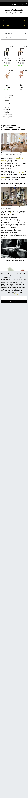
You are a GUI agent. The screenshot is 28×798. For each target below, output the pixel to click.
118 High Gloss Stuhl (21, 84)
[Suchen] (23, 4)
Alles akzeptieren (14, 302)
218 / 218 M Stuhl (7, 84)
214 (10, 212)
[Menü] (2, 4)
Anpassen (14, 298)
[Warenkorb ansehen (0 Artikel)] (26, 4)
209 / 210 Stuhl (7, 109)
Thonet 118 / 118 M (11, 176)
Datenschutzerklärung (12, 294)
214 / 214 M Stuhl (21, 60)
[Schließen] (26, 1)
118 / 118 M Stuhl (7, 60)
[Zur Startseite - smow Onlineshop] (14, 4)
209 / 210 (21, 173)
